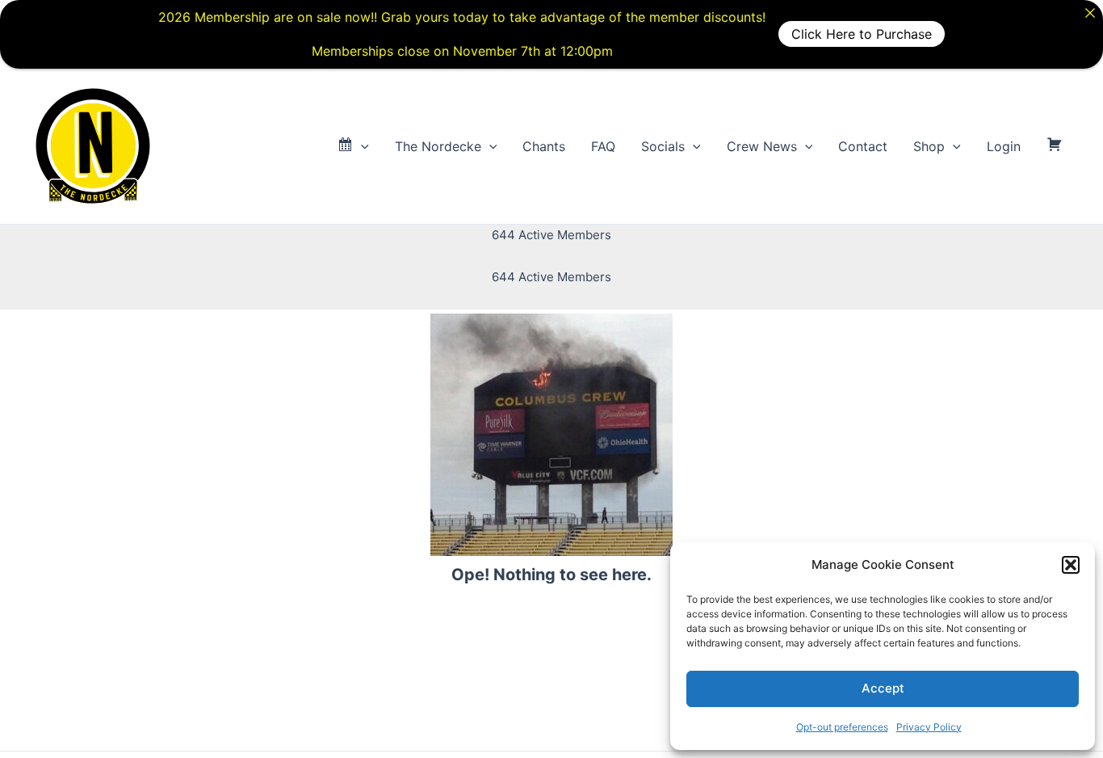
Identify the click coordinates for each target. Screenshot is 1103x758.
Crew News (762, 146)
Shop (929, 146)
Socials (663, 146)
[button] (1071, 565)
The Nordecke (438, 146)
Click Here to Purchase (861, 34)
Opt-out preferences (842, 727)
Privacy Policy (929, 727)
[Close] (1090, 13)
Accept (883, 688)
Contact (862, 146)
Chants (543, 146)
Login (1004, 146)
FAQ (603, 146)
